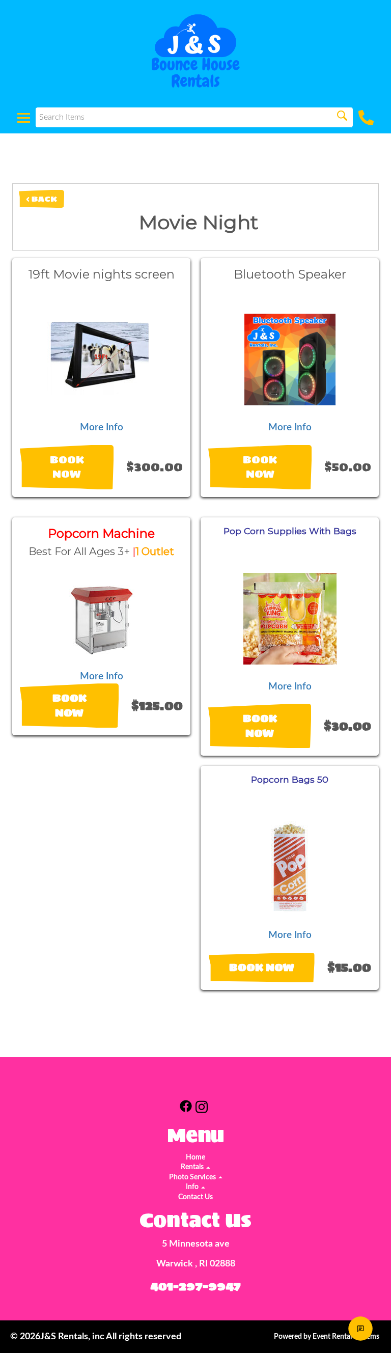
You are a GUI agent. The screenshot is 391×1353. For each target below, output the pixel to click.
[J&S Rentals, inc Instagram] (202, 1108)
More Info (101, 427)
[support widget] (360, 1328)
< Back (41, 198)
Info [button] (193, 1187)
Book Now (67, 467)
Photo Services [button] (193, 1177)
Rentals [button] (193, 1167)
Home (195, 1157)
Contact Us (195, 1197)
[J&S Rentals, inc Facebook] (186, 1108)
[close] (375, 1266)
